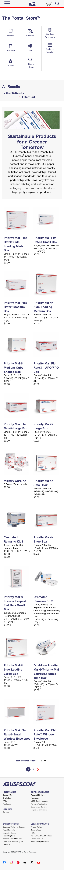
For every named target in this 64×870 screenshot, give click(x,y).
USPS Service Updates (39, 801)
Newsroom (35, 798)
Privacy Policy (36, 827)
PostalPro (7, 845)
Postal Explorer (9, 836)
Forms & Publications (39, 804)
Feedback (7, 804)
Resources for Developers (13, 842)
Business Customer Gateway (14, 827)
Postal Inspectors (10, 830)
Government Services (39, 807)
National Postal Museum (12, 839)
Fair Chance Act (37, 839)
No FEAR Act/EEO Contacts (41, 836)
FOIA (33, 833)
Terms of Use (36, 830)
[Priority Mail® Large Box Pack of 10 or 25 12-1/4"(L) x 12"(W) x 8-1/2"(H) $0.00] (46, 405)
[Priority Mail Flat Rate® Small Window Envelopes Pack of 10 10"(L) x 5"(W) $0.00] (17, 711)
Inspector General (10, 833)
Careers (6, 812)
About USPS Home (38, 795)
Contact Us (7, 795)
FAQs (5, 801)
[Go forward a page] (38, 769)
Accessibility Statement (40, 842)
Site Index (7, 798)
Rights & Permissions (39, 810)
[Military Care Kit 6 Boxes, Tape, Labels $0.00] (17, 462)
